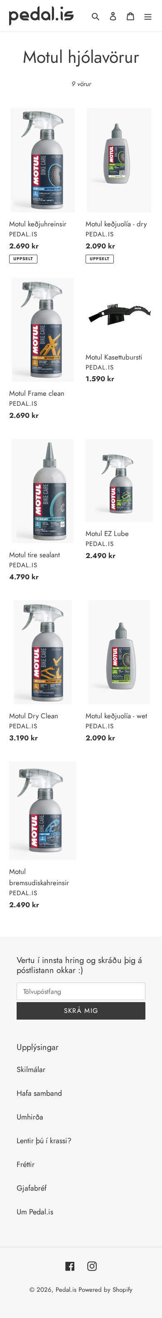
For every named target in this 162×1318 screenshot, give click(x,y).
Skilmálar (31, 1069)
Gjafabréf (32, 1188)
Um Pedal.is (35, 1211)
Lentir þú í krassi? (44, 1140)
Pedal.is (66, 1289)
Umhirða (30, 1117)
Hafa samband (39, 1093)
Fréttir (25, 1164)
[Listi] (148, 16)
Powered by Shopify (106, 1289)
